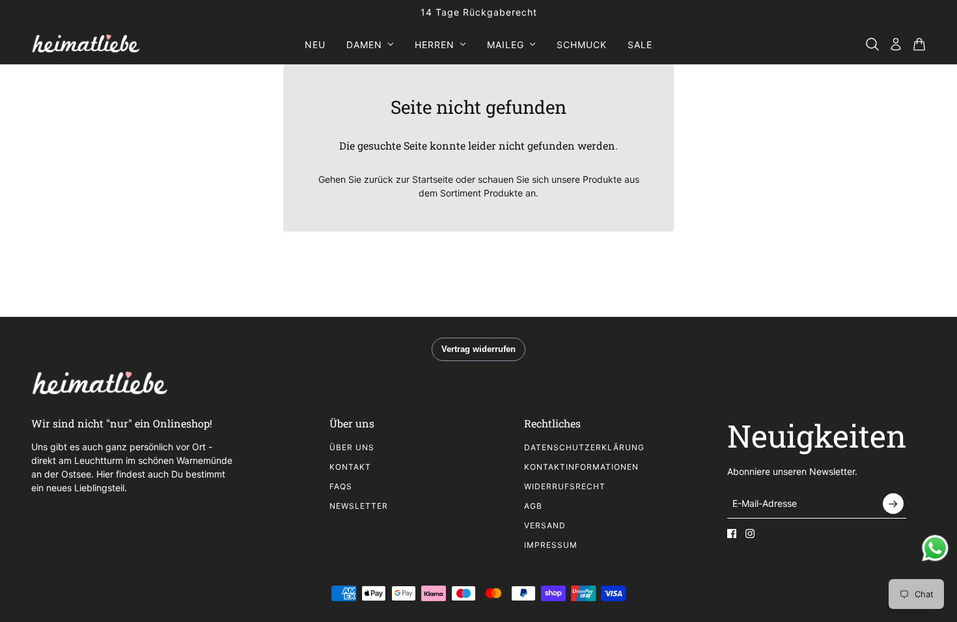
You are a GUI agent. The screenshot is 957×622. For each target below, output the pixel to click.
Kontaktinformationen (581, 467)
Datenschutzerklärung (584, 447)
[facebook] (732, 533)
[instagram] (750, 533)
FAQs (340, 486)
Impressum (550, 545)
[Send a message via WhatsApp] (935, 548)
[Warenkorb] (919, 44)
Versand (545, 525)
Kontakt (350, 467)
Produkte (503, 192)
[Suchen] (872, 44)
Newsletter (358, 506)
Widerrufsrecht (564, 486)
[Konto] (895, 44)
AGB (533, 506)
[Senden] (893, 503)
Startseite (432, 179)
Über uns (351, 447)
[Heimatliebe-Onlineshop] (85, 44)
